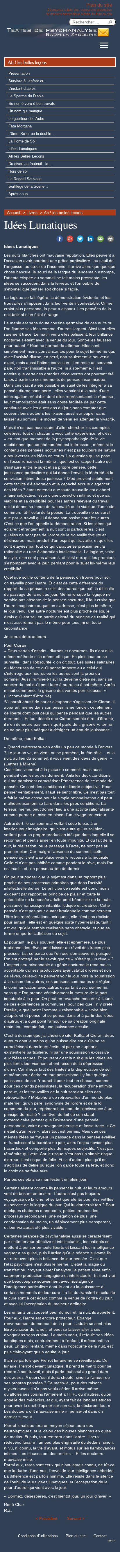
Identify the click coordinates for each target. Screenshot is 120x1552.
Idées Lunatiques (22, 149)
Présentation (19, 73)
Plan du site (76, 1536)
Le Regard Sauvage (25, 179)
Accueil (13, 213)
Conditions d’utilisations (38, 1536)
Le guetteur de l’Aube (26, 118)
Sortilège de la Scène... (28, 186)
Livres (31, 213)
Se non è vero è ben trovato (31, 103)
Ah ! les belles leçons (63, 213)
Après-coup (18, 194)
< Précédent (46, 1518)
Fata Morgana (20, 126)
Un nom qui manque (25, 111)
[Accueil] (50, 31)
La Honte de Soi (21, 141)
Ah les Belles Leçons (26, 156)
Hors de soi (18, 171)
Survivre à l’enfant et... (27, 81)
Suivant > (75, 1518)
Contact (100, 1536)
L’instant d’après (22, 88)
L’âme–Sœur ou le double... (31, 133)
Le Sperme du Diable (26, 96)
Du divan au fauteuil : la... (30, 164)
